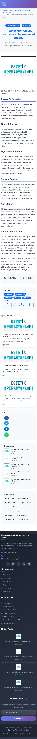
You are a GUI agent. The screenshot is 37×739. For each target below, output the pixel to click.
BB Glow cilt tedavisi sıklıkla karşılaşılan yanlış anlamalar (18, 335)
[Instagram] (19, 564)
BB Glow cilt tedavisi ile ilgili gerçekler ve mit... (18, 672)
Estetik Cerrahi (11, 503)
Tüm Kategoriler (8, 623)
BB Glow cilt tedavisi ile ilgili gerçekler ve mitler (17, 366)
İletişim (5, 585)
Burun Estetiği (23, 498)
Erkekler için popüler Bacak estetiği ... (20, 457)
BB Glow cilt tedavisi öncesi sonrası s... (20, 472)
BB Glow (17, 297)
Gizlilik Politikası (7, 734)
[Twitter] (13, 564)
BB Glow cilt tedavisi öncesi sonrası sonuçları (18, 396)
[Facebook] (8, 564)
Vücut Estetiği (22, 515)
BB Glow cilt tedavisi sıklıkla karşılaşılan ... (18, 641)
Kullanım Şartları (19, 734)
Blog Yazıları (7, 578)
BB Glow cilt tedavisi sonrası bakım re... (20, 480)
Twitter (15, 306)
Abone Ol (19, 718)
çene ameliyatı (20, 294)
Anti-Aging (9, 498)
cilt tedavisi (26, 297)
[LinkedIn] (24, 564)
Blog (11, 10)
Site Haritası (7, 588)
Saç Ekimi (9, 515)
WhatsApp (30, 306)
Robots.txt (6, 591)
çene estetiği (8, 294)
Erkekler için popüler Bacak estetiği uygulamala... (18, 656)
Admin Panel (30, 734)
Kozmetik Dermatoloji (22, 10)
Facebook (8, 306)
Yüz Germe (23, 519)
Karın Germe (10, 507)
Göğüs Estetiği (26, 503)
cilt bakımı (8, 297)
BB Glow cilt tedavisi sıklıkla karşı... (20, 450)
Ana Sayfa (4, 10)
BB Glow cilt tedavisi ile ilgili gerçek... (20, 465)
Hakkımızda (7, 581)
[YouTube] (29, 564)
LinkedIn (21, 306)
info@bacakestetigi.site (11, 559)
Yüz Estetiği (7, 12)
